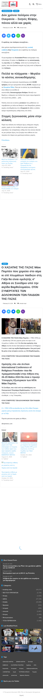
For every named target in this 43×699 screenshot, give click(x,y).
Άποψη (5, 596)
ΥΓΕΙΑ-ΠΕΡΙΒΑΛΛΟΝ (9, 620)
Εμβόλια (28, 665)
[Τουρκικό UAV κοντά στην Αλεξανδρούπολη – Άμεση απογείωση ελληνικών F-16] (35, 648)
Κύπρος (5, 614)
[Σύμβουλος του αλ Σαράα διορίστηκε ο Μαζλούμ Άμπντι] (35, 640)
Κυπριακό (13, 668)
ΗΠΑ (35, 665)
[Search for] (33, 5)
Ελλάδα (5, 602)
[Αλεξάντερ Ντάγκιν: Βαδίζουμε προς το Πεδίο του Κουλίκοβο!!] (35, 632)
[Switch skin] (30, 5)
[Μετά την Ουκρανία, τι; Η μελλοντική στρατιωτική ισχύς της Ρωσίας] (10, 153)
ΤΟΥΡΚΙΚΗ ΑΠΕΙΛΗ (24, 672)
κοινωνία (5, 611)
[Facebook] (4, 36)
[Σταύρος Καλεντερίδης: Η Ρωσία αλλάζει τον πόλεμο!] (10, 181)
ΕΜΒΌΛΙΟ (5, 665)
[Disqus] (21, 228)
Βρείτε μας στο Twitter (11, 681)
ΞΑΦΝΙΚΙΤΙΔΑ (6, 672)
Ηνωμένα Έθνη (9, 87)
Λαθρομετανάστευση (32, 668)
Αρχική (22, 695)
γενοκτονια (14, 675)
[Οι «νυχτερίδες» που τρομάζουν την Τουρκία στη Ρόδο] (21, 648)
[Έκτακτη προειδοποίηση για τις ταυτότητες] (21, 632)
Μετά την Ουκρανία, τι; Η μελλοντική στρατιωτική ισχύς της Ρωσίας (9, 161)
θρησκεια (5, 605)
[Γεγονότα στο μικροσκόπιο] (10, 4)
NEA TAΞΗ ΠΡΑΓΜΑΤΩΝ (10, 592)
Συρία (14, 672)
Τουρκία (34, 672)
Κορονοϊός (5, 668)
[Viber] (23, 36)
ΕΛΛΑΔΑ (30, 661)
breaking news (7, 11)
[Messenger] (13, 36)
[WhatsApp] (18, 36)
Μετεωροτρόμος (8, 617)
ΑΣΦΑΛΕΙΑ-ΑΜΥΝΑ (8, 661)
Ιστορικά (5, 608)
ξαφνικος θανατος (24, 675)
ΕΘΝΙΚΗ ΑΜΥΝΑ (20, 661)
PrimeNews (5, 140)
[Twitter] (9, 36)
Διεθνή (16, 11)
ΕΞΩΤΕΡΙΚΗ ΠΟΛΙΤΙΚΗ (17, 665)
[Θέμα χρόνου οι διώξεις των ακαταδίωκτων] (8, 648)
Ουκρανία (14, 50)
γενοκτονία (5, 675)
